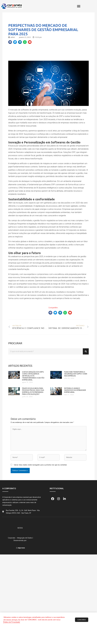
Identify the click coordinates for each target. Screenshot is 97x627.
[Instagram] (59, 499)
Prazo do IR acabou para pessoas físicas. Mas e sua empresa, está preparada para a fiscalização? (33, 391)
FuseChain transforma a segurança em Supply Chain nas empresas (75, 374)
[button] (78, 6)
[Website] (75, 458)
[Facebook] (53, 499)
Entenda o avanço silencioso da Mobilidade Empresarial (75, 390)
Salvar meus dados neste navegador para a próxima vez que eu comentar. (40, 465)
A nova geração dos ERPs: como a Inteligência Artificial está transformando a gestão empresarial (33, 376)
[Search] (86, 351)
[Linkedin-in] (64, 499)
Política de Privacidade (12, 622)
